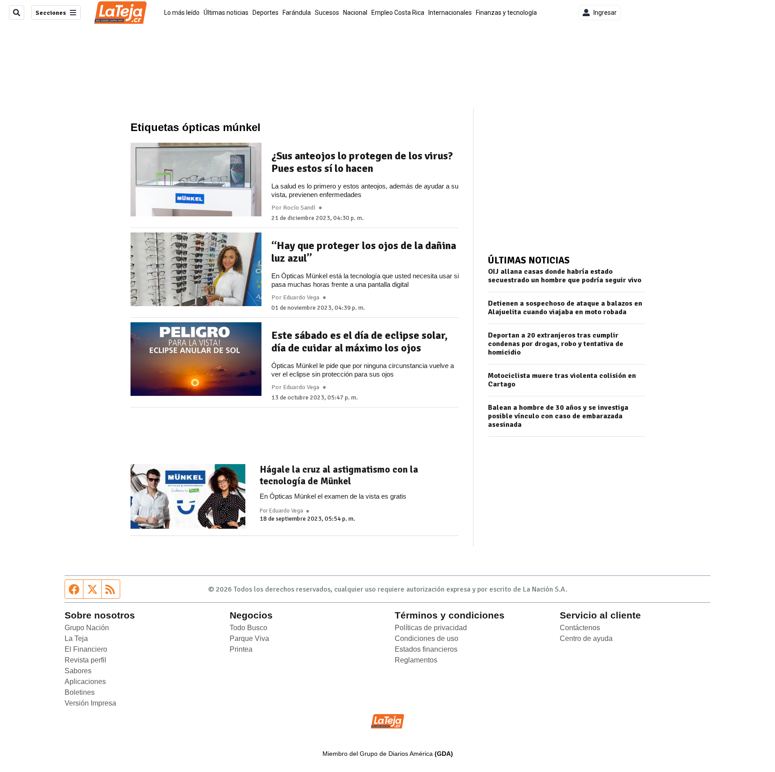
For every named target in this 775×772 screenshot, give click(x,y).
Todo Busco (248, 628)
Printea (241, 649)
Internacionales (450, 12)
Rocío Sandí (299, 207)
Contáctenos (580, 628)
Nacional (355, 12)
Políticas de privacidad (431, 628)
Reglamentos (416, 660)
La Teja (76, 638)
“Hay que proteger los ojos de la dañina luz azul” (363, 251)
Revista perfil (85, 660)
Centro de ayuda (586, 638)
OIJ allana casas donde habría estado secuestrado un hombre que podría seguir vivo (564, 276)
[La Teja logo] (120, 12)
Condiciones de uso (426, 638)
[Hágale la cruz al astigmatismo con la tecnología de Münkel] (188, 496)
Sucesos (327, 12)
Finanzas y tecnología (506, 12)
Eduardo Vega (301, 297)
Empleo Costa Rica (397, 12)
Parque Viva (249, 638)
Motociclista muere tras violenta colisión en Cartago (562, 380)
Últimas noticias (226, 12)
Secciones (50, 13)
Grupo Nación (87, 628)
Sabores (78, 671)
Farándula (297, 12)
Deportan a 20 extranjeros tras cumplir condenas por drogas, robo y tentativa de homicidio (555, 344)
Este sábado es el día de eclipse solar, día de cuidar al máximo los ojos (359, 341)
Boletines (80, 692)
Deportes (266, 12)
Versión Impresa (90, 703)
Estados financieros (426, 649)
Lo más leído (182, 12)
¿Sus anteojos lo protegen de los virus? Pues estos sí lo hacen (362, 162)
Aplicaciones (85, 681)
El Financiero (86, 649)
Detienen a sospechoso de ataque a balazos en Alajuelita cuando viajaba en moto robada (565, 307)
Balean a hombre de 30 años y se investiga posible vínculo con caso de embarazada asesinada (558, 416)
